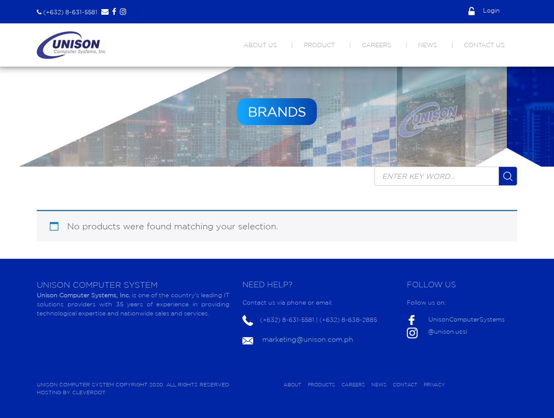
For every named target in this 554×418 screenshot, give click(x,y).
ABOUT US (260, 45)
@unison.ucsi (447, 331)
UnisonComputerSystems (466, 319)
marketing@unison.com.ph (307, 339)
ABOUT (292, 384)
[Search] (508, 176)
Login (490, 10)
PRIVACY (434, 384)
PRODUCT (319, 45)
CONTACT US (484, 45)
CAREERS (376, 45)
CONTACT (405, 384)
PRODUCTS (321, 384)
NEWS (427, 45)
